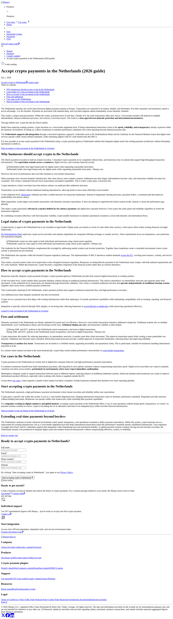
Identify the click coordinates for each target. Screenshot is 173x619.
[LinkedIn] (12, 616)
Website (4, 465)
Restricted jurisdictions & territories (75, 599)
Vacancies (37, 547)
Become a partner (25, 547)
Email (4, 453)
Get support (6, 579)
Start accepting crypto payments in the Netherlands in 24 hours (27, 148)
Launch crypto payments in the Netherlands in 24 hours (24, 311)
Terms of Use (7, 599)
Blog (14, 589)
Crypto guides (21, 579)
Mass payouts (35, 558)
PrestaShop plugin (41, 568)
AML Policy (30, 599)
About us (5, 547)
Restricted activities (98, 599)
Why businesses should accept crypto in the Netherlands (30, 89)
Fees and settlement (14, 97)
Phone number (7, 459)
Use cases (10, 22)
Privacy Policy (19, 599)
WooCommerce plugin (23, 568)
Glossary (44, 579)
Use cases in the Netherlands (18, 99)
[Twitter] (3, 616)
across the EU (127, 255)
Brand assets (6, 589)
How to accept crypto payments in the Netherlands (28, 94)
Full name (5, 447)
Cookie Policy (54, 599)
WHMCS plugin (56, 568)
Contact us (13, 547)
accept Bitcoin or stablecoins (96, 306)
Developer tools (8, 558)
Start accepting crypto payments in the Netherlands (28, 101)
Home (9, 51)
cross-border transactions (113, 350)
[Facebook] (7, 616)
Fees (18, 589)
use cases (16, 380)
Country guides (13, 56)
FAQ (13, 579)
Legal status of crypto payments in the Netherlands (28, 92)
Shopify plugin (7, 568)
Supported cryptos (27, 589)
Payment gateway (22, 558)
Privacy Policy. (66, 472)
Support (9, 53)
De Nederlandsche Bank (11, 234)
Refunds (51, 579)
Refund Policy (42, 599)
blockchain (25, 195)
